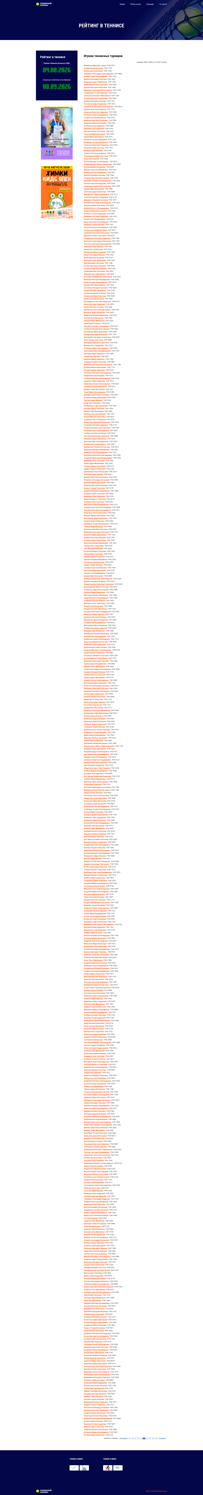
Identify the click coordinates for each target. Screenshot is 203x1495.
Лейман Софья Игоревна (93, 933)
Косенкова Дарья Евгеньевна (95, 540)
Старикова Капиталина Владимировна (98, 458)
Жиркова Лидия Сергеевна (94, 1427)
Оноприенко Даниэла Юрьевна (95, 911)
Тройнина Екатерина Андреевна (96, 628)
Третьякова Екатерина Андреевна (96, 436)
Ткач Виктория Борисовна (93, 549)
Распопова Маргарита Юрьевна (95, 1248)
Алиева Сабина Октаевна (93, 565)
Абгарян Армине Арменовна (94, 370)
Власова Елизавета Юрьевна (94, 848)
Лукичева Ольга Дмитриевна (95, 274)
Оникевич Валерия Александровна (97, 1106)
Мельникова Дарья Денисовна (95, 683)
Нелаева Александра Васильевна (96, 1240)
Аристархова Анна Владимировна (96, 754)
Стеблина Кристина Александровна (97, 378)
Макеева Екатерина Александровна (97, 1257)
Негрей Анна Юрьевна (92, 356)
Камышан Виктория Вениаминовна (97, 1303)
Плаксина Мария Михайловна (94, 1298)
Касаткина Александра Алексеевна (97, 787)
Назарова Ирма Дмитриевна (94, 828)
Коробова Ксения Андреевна (95, 1018)
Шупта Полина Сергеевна (93, 340)
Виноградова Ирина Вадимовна (95, 625)
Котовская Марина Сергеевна (95, 551)
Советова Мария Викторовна (94, 134)
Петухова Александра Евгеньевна (96, 480)
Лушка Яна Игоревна (91, 159)
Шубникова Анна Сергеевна (94, 461)
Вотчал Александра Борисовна (95, 867)
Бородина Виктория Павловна (95, 1394)
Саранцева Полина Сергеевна (95, 362)
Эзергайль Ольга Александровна (96, 431)
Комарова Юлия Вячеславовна (95, 1317)
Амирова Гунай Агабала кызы (95, 1007)
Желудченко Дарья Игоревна (95, 856)
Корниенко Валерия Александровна (97, 1333)
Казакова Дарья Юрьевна (93, 1421)
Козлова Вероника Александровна (97, 853)
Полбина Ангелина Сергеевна (95, 1015)
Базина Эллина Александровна (95, 1213)
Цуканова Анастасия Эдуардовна (96, 1410)
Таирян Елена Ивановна (92, 1073)
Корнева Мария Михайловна (94, 321)
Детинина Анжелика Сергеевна (96, 529)
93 (132, 1438)
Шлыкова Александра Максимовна (97, 710)
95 (138, 1438)
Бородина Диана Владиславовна (96, 815)
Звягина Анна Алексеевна (93, 741)
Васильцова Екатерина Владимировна (98, 1419)
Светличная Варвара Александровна (97, 1043)
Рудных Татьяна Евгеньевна (94, 1328)
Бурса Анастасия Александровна (96, 222)
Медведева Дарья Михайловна (95, 82)
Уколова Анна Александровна (95, 184)
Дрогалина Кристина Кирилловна (96, 441)
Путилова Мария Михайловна (94, 592)
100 (153, 1438)
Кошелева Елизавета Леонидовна (97, 691)
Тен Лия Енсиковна (91, 1218)
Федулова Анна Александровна (96, 941)
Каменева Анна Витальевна (94, 826)
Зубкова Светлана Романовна (95, 1078)
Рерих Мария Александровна (94, 392)
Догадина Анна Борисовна (94, 774)
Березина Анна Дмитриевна (94, 1232)
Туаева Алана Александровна (95, 153)
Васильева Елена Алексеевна (95, 645)
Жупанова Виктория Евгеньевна (96, 485)
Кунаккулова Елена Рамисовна (95, 946)
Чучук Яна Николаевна (92, 1226)
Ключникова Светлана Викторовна (97, 1270)
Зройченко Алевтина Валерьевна (96, 955)
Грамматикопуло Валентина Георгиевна (99, 584)
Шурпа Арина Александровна (95, 735)
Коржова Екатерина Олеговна (95, 101)
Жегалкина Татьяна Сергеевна (95, 1133)
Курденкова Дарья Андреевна (95, 1001)
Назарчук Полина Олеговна (94, 148)
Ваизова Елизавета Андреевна (95, 842)
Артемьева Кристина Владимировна (97, 760)
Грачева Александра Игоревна (95, 230)
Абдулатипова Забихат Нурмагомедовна (99, 746)
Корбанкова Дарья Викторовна (95, 1364)
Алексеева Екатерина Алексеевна (97, 233)
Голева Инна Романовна (93, 785)
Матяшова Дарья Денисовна (94, 312)
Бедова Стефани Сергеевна (94, 488)
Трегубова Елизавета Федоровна (96, 326)
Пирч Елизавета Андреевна (94, 765)
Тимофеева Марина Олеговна (95, 1268)
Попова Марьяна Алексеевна (95, 417)
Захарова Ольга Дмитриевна (94, 1290)
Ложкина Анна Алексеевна (94, 1314)
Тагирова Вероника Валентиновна (96, 1092)
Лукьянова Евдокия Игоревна (95, 1114)
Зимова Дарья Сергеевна (93, 554)
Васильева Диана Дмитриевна (95, 535)
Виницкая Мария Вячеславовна (95, 211)
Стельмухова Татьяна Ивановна (96, 93)
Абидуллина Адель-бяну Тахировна (97, 768)
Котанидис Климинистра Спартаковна (98, 277)
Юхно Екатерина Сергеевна (94, 837)
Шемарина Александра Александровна (98, 74)
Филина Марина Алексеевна (94, 974)
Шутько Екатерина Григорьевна (95, 1207)
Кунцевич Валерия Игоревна (94, 672)
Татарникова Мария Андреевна (95, 881)
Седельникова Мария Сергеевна (96, 156)
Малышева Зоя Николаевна (94, 1309)
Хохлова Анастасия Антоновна (95, 1306)
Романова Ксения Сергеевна (94, 1059)
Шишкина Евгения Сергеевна (95, 1111)
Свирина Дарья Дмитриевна (94, 678)
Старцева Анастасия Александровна (97, 507)
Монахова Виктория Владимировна (97, 280)
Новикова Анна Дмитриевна (94, 1051)
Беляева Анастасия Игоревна (95, 444)
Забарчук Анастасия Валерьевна (96, 1202)
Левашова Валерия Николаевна (96, 957)
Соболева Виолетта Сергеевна (95, 1064)
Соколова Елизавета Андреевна (96, 197)
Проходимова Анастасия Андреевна (97, 302)
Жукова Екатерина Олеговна (94, 175)
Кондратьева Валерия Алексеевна (97, 903)
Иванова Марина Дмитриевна (95, 516)
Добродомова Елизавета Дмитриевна (98, 1150)
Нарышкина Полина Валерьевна (96, 743)
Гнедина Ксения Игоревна (93, 68)
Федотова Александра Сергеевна (97, 686)
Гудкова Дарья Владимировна (95, 664)
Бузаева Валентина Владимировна (97, 823)
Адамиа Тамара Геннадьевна (95, 469)
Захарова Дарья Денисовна (94, 521)
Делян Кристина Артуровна (94, 258)
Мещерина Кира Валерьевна (94, 631)
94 (135, 1438)
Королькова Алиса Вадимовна (95, 173)
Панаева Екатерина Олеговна (95, 1103)
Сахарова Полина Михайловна (95, 118)
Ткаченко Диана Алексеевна (95, 466)
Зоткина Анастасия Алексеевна (96, 98)
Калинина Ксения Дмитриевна (95, 749)
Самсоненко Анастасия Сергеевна (97, 1155)
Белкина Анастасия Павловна (95, 538)
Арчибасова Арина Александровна (97, 639)
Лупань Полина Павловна (93, 793)
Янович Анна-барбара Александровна (98, 1125)
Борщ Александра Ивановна (94, 255)
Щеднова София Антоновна (94, 1380)
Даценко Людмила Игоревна (95, 581)
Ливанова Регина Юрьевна (94, 247)
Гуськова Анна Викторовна (94, 318)
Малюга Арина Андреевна (93, 1276)
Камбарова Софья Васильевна (95, 922)
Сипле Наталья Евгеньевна (94, 1026)
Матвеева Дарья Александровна (96, 1172)
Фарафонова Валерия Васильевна (96, 634)
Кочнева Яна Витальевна (93, 1158)
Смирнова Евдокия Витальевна (95, 963)
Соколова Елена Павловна (94, 1161)
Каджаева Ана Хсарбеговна (94, 1139)
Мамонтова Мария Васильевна (95, 944)
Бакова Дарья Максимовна (94, 463)
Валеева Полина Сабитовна (94, 1243)
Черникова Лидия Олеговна (94, 225)
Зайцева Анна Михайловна (94, 1086)
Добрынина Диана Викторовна (95, 1136)
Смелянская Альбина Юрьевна (95, 1147)
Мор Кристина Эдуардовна (94, 345)
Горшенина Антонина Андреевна (96, 425)
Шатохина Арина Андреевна (94, 354)
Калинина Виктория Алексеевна (96, 334)
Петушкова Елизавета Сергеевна (96, 656)
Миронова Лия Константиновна (95, 738)
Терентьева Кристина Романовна (96, 145)
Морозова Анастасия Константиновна (98, 365)
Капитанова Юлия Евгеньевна (95, 721)
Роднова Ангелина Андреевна (95, 1424)
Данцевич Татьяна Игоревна (94, 905)
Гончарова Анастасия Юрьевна (95, 568)
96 (141, 1438)
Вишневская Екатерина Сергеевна (96, 532)
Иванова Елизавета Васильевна (96, 875)
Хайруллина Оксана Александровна (97, 384)
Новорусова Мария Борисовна (95, 296)
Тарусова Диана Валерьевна (94, 1089)
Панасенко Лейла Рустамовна (95, 1224)
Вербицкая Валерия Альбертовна (96, 985)
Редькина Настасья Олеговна (95, 831)
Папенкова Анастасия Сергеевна (96, 688)
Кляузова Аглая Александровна (96, 452)
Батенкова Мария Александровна (96, 1432)
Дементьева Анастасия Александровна (99, 1287)
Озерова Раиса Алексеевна (94, 1265)
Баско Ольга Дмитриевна (93, 960)
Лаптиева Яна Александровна (95, 636)
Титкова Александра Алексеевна (96, 1281)
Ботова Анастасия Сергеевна (95, 266)
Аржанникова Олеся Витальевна (96, 472)
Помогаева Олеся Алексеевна (95, 513)
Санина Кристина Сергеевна (94, 271)
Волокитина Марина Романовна (95, 1355)
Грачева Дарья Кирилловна (94, 694)
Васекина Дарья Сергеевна (94, 409)
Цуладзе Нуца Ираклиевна (94, 411)
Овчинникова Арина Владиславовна (97, 1021)
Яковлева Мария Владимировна (96, 1012)
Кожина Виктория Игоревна (94, 376)
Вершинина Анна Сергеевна (94, 1056)
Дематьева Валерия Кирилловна (96, 315)
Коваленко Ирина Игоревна (94, 1029)
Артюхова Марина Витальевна (95, 938)
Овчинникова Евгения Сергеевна (96, 1210)
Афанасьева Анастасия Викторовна (97, 310)
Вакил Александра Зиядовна (94, 702)
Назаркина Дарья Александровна (96, 752)
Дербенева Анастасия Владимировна (98, 872)
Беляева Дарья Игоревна (93, 716)
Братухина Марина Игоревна (94, 894)
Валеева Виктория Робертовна (95, 87)
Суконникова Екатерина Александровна (99, 107)
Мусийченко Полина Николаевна (96, 142)
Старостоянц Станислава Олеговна (97, 988)
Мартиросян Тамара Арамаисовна (96, 194)
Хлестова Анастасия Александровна (97, 244)
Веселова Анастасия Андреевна (96, 982)
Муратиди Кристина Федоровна (95, 977)
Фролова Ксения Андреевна (94, 927)
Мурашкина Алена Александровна (96, 1372)
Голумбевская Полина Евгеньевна (96, 968)
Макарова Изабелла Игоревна (95, 123)
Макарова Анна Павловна (93, 151)
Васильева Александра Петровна (96, 1408)
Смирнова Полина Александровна (96, 908)
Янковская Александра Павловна (96, 661)
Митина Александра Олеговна (95, 79)
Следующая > (162, 1438)
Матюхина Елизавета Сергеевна (96, 1174)
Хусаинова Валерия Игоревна (95, 293)
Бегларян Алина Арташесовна (95, 1339)
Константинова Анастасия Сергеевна (98, 1366)
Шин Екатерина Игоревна (93, 1141)
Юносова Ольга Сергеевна (94, 1032)
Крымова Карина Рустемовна (95, 697)
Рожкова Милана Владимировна (96, 771)
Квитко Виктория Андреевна (94, 304)
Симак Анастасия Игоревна (94, 897)
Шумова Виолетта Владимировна (96, 208)
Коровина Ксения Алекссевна (95, 1369)
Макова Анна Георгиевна (93, 1273)
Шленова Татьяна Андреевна (95, 214)
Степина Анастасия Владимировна (97, 971)
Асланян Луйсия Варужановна (95, 779)
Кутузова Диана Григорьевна (94, 167)
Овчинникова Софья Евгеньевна (96, 406)
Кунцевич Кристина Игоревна (95, 900)
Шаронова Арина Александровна (96, 782)
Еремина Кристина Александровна (97, 845)
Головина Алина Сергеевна (94, 502)
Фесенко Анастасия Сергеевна (95, 1386)
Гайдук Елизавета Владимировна (96, 598)
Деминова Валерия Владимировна (97, 491)
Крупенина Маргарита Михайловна (96, 450)
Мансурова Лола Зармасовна (95, 603)
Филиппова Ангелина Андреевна (96, 216)
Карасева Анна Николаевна (94, 979)
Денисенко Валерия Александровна (97, 1081)
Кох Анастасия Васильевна (94, 1182)
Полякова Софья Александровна (96, 348)
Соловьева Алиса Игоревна (94, 562)
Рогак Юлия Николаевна (93, 705)
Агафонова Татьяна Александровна (97, 809)
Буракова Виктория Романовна (95, 952)
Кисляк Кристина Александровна (96, 162)
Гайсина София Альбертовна (94, 878)
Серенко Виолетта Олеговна (95, 675)
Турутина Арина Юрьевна (93, 400)
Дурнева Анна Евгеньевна (93, 1166)
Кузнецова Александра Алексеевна (97, 241)
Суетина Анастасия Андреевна (95, 1254)
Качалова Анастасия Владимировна (97, 1292)
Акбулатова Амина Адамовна (95, 1034)
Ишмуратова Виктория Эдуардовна (97, 861)
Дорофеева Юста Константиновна (97, 395)
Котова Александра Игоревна (95, 916)
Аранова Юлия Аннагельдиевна (95, 763)
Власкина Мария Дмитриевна (95, 483)
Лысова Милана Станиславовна (96, 658)
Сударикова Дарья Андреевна (95, 1325)
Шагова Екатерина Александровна (97, 935)
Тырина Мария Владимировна (95, 914)
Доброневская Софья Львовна (95, 647)
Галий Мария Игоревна (92, 323)
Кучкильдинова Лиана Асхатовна (96, 587)
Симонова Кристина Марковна (95, 1196)
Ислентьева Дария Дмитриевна (96, 1320)
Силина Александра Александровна (97, 669)
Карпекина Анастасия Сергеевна (96, 1347)
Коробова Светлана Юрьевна (95, 414)
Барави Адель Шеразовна (93, 699)
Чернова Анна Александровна (95, 109)
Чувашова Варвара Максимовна (95, 560)
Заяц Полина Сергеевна (93, 1295)
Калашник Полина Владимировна (96, 1350)
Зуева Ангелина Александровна (96, 1108)
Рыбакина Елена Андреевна (94, 126)
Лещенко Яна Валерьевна (93, 606)
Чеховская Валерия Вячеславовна (96, 329)
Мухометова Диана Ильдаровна (96, 620)
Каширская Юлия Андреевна (94, 1193)
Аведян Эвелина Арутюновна (95, 1413)
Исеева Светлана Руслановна (95, 919)
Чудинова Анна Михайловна (94, 1221)
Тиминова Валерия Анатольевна (96, 1429)
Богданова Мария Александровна (96, 892)
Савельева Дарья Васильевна (95, 192)
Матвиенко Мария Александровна (96, 1010)
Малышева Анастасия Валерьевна (97, 889)
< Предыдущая (123, 1438)
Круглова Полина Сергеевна (94, 131)
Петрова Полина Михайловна (95, 1235)
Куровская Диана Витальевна (95, 1097)
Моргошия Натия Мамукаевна (95, 260)
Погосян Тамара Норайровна (94, 1045)
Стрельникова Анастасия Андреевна (97, 1185)
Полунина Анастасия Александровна (97, 203)
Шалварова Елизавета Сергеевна (96, 343)
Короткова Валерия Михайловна (96, 543)
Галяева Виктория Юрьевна (94, 1388)
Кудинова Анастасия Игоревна (95, 617)
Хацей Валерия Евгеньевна (94, 1331)
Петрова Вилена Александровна (96, 227)
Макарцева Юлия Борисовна (94, 496)
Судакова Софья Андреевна (94, 381)
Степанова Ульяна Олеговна (94, 727)
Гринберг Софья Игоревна (93, 1397)
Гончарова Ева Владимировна (95, 623)
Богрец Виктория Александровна (96, 1336)
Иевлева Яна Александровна (95, 285)
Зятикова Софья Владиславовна (96, 1259)
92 (129, 1438)
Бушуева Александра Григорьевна (96, 864)
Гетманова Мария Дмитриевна (95, 398)
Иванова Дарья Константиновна (96, 1128)
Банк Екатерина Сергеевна (94, 263)
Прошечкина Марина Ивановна (95, 1054)
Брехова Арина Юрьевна (93, 859)
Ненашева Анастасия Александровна (98, 455)
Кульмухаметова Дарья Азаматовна (97, 337)
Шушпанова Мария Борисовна (95, 820)
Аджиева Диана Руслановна (94, 557)
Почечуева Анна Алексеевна (94, 993)
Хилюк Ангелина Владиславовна (96, 1048)
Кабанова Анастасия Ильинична (96, 1119)
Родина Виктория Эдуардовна (95, 291)
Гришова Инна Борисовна (93, 1342)
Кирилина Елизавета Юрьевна (95, 834)
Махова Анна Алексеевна (93, 71)
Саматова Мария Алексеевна (95, 1361)
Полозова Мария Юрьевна (93, 1191)
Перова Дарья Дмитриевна (94, 1353)
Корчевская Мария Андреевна (95, 252)
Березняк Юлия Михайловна (94, 1004)
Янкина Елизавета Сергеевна (95, 499)
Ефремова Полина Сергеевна (95, 236)
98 (146, 1438)
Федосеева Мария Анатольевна (96, 642)
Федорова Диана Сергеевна (94, 205)
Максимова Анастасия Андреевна (96, 1062)
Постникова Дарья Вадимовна (95, 104)
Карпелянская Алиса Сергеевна (96, 85)
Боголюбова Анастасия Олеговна (96, 796)
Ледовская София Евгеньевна (95, 1169)
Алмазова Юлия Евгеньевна (94, 1229)
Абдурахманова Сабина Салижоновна (98, 164)
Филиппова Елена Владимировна (96, 966)
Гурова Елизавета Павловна (94, 653)
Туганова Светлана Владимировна (97, 1152)
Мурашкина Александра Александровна (99, 925)
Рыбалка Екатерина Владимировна (97, 949)
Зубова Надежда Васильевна (95, 1358)
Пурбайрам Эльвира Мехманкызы (96, 524)
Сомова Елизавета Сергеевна (95, 870)
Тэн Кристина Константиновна (95, 433)
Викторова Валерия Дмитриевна (96, 595)
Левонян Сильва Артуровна (94, 1399)
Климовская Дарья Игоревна (95, 719)
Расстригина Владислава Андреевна (97, 776)
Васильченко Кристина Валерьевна (97, 422)
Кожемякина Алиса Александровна (97, 1375)
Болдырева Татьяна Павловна (95, 732)
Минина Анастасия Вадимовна (95, 930)
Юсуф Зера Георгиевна (92, 403)
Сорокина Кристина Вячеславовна (96, 178)
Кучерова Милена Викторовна (95, 367)
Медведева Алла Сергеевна (94, 1204)
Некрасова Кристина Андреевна (96, 112)
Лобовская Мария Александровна (96, 1284)
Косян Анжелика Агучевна (94, 307)
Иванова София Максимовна (94, 1130)
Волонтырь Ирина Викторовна (95, 801)
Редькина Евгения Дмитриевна (95, 609)
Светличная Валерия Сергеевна (96, 288)
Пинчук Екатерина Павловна (94, 614)
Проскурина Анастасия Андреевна (96, 1144)
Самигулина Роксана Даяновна (95, 1251)
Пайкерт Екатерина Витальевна (95, 1391)
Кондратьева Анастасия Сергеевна (97, 428)
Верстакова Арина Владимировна (96, 505)
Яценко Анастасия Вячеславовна (96, 1215)
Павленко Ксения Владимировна (96, 115)
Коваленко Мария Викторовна (95, 1279)
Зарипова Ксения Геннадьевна (95, 1037)
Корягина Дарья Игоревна (93, 990)
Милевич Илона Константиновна (96, 477)
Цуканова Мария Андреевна (94, 359)
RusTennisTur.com (161, 1491)
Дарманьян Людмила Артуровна (96, 200)
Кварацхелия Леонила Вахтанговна (97, 447)
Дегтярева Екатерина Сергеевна (96, 839)
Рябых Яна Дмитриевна (92, 1301)
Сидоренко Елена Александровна (96, 1344)
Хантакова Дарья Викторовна (95, 570)
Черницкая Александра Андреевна (97, 1199)
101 (156, 1438)
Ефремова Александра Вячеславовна (98, 90)
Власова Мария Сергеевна (94, 812)
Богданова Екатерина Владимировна (97, 1117)
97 (144, 1438)
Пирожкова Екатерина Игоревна (96, 1311)
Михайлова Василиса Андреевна (96, 1402)
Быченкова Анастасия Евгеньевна (96, 1177)
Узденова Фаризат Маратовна (95, 724)
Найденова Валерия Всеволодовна (97, 850)
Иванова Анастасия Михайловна (96, 170)
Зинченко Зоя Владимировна (95, 573)
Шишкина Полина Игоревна (94, 299)
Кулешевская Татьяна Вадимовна (96, 807)
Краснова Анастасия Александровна (97, 1122)
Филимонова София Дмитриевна (96, 713)
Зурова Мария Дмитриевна (94, 137)
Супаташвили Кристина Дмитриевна (97, 351)
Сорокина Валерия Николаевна (95, 387)
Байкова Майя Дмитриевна (94, 189)
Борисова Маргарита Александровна (97, 650)
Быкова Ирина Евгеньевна (93, 576)
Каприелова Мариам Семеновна (96, 1075)
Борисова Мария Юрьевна (93, 999)
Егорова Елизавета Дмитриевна (96, 1322)
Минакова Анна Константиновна (96, 120)
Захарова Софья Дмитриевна (95, 1246)
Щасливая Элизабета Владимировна (97, 181)
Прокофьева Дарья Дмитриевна (96, 332)
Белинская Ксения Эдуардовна (95, 1383)
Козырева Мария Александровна (96, 883)
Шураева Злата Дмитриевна (94, 667)
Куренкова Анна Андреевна (94, 129)
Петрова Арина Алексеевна (94, 1435)
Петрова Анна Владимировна (95, 219)
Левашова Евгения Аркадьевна (95, 140)
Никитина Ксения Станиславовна (96, 996)
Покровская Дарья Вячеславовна (96, 590)
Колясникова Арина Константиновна (97, 186)
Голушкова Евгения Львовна (94, 601)
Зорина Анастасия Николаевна (95, 798)
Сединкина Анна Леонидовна (95, 420)
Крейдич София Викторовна (94, 389)
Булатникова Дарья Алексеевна (96, 518)
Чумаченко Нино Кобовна (93, 474)
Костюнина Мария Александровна (96, 1095)
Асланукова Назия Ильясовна (95, 804)
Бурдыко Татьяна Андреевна (95, 1405)
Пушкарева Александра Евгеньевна (97, 1100)
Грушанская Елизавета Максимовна (97, 96)
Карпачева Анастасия (92, 1188)
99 (149, 1438)
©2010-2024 (150, 1491)
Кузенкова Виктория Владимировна (97, 612)
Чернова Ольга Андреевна (94, 546)
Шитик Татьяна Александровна (95, 282)
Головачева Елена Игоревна (94, 886)
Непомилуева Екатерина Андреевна (97, 238)
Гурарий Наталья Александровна (96, 680)
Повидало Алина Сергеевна (94, 494)
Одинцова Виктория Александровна (97, 510)
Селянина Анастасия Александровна (97, 373)
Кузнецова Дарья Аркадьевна (95, 1084)
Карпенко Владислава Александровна (98, 579)
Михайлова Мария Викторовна (95, 65)
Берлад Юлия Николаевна (93, 708)
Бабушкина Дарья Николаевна (95, 439)
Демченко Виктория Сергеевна (96, 1262)
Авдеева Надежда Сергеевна (95, 1070)
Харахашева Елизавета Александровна (98, 1163)
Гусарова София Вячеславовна (95, 269)
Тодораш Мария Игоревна (93, 527)
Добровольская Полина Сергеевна (97, 730)
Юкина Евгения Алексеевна (94, 1023)
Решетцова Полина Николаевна (96, 1416)
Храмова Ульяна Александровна (96, 1237)
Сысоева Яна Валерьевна (93, 1040)
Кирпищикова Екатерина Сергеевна (97, 1377)
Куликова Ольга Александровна (96, 1067)
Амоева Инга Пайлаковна (93, 249)
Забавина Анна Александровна (95, 757)
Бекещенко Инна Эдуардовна (95, 817)
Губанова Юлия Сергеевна (94, 1180)
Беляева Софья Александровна (96, 76)
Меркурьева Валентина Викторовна (97, 790)
